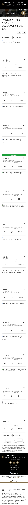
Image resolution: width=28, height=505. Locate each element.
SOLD (25, 9)
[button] (10, 462)
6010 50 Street (12, 259)
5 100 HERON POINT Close (12, 226)
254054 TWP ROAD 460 (12, 161)
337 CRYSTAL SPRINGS (12, 358)
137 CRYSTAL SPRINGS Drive (12, 325)
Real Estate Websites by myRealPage (14, 479)
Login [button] (24, 32)
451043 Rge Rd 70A (12, 292)
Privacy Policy (17, 477)
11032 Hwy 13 (12, 62)
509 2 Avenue (12, 128)
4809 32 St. (12, 423)
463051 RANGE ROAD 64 (12, 95)
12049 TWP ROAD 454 (12, 193)
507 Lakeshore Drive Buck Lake (12, 390)
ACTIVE (19, 9)
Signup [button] (19, 32)
